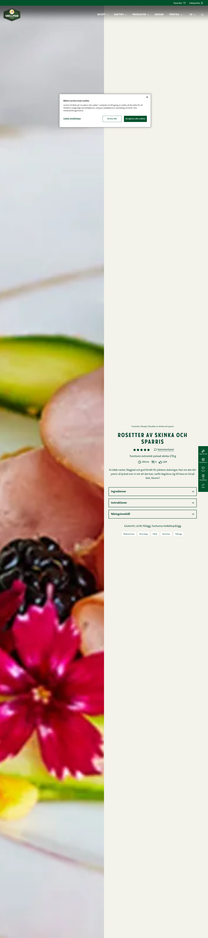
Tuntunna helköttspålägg (166, 526)
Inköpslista (194, 3)
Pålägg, (147, 526)
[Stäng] (147, 97)
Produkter (139, 14)
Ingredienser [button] (118, 491)
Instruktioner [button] (119, 502)
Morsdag (143, 534)
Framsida (135, 427)
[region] (105, 110)
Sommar (166, 534)
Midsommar (129, 534)
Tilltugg (178, 534)
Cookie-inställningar (72, 119)
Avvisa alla (112, 119)
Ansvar (159, 14)
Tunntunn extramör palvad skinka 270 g (152, 456)
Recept (101, 14)
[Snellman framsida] (11, 14)
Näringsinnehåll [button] (120, 514)
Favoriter (177, 3)
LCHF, (139, 526)
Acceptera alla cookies (135, 119)
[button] (109, 15)
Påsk (155, 534)
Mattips (119, 14)
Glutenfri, (130, 526)
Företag (174, 14)
